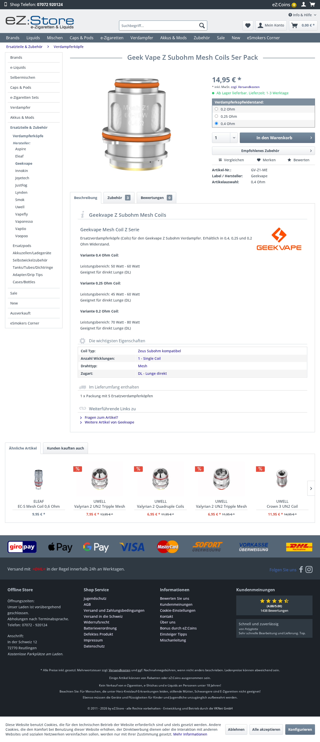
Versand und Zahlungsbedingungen (114, 610)
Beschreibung (85, 197)
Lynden (21, 192)
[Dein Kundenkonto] (303, 5)
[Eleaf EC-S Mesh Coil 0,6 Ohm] (38, 478)
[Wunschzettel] (247, 25)
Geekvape (23, 163)
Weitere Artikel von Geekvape (109, 422)
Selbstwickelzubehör (30, 260)
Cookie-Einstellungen (178, 610)
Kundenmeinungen (176, 604)
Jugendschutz (95, 598)
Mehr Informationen (190, 734)
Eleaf (19, 156)
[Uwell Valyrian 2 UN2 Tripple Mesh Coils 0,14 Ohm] (221, 478)
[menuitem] (285, 4)
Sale (13, 293)
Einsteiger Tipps (173, 634)
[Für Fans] (301, 569)
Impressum (93, 640)
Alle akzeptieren (266, 729)
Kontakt (166, 616)
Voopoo (21, 236)
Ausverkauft (20, 313)
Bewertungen (155, 197)
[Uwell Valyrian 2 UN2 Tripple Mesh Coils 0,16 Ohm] (100, 478)
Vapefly (21, 214)
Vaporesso (24, 221)
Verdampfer (20, 107)
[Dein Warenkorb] (312, 5)
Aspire (20, 148)
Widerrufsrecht (96, 622)
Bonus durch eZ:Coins (178, 628)
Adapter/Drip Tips (28, 274)
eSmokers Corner (24, 323)
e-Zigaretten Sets (24, 97)
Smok (19, 199)
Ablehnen (236, 729)
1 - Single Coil (149, 358)
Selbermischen (22, 77)
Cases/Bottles (24, 282)
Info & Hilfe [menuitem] (302, 14)
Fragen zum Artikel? (101, 417)
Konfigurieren (300, 729)
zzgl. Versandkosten (245, 87)
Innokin (21, 170)
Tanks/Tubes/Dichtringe (33, 267)
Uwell (19, 206)
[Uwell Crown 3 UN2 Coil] (282, 478)
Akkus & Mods (22, 117)
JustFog (21, 185)
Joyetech (22, 178)
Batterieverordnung (100, 628)
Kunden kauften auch (65, 448)
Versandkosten (119, 670)
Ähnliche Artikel (23, 448)
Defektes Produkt (98, 634)
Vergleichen (233, 160)
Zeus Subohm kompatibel (159, 350)
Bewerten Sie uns (174, 598)
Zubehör (118, 197)
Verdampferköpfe (28, 136)
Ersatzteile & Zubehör (29, 127)
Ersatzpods (22, 245)
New (14, 303)
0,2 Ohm (228, 109)
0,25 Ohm (229, 116)
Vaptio (20, 228)
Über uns (168, 622)
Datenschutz (94, 646)
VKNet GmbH (223, 708)
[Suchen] (202, 25)
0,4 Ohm (228, 123)
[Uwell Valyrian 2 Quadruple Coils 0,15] (160, 478)
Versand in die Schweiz (103, 616)
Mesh (142, 366)
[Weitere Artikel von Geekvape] (279, 238)
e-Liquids (18, 67)
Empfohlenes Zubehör (260, 150)
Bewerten (301, 160)
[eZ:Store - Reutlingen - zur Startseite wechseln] (40, 22)
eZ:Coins (283, 5)
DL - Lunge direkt (152, 373)
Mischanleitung (173, 640)
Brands (16, 57)
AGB (87, 604)
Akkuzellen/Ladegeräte (32, 252)
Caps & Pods (20, 87)
